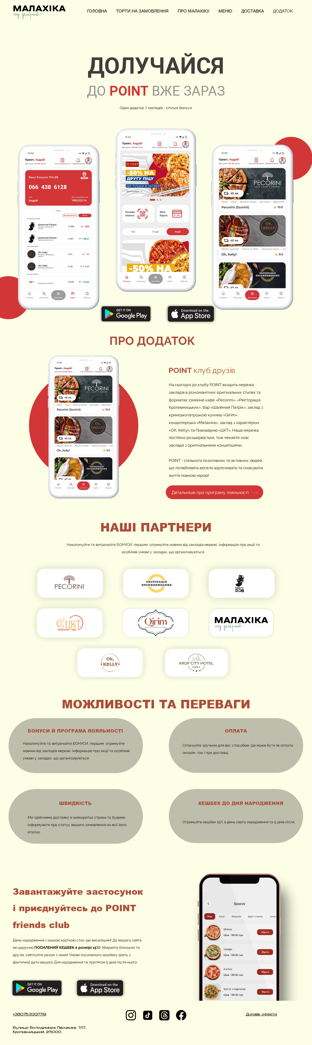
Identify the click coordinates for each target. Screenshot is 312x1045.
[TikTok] (147, 1015)
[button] (300, 10)
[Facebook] (181, 1015)
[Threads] (164, 1015)
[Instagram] (131, 1015)
